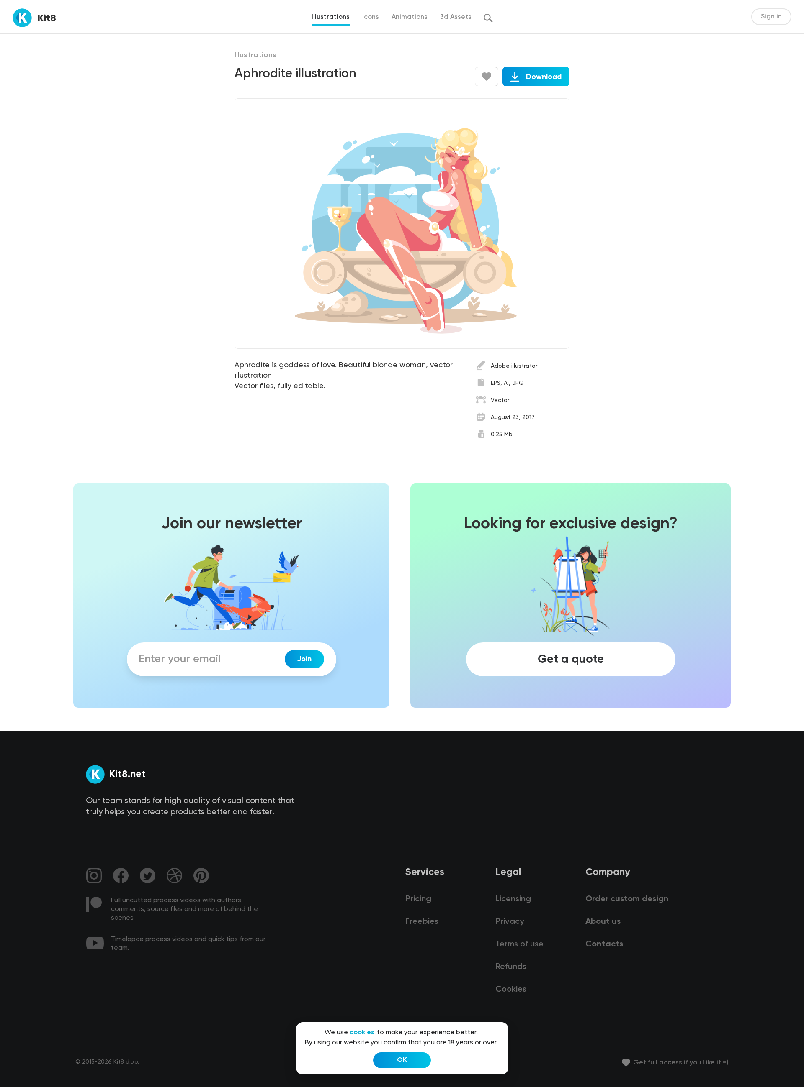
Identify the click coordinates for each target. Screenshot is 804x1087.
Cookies (510, 989)
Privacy (509, 922)
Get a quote (571, 659)
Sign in (771, 16)
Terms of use (519, 944)
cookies (362, 1032)
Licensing (513, 899)
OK (402, 1060)
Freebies (421, 922)
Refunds (510, 967)
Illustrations (255, 55)
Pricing (418, 899)
